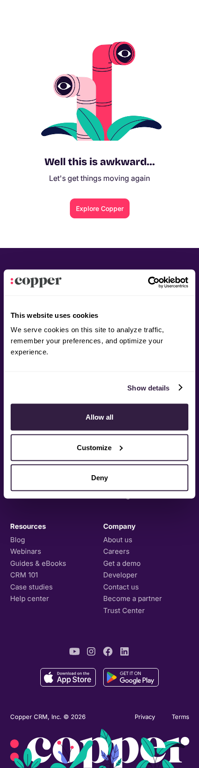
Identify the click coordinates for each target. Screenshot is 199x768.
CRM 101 (24, 574)
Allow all (99, 417)
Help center (29, 598)
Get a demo (122, 563)
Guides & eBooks (38, 563)
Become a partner (132, 598)
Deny (99, 478)
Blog (17, 539)
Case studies (31, 586)
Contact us (121, 586)
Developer (120, 574)
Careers (116, 551)
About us (117, 539)
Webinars (25, 551)
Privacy (145, 716)
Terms (180, 716)
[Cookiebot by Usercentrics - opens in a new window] (147, 283)
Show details (148, 387)
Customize (94, 447)
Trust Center (124, 610)
